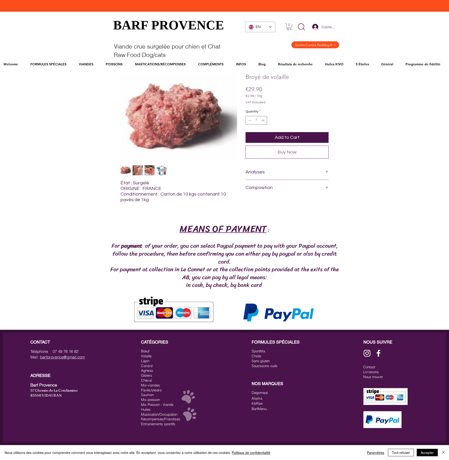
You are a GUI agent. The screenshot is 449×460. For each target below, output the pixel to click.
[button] (301, 26)
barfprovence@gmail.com (62, 357)
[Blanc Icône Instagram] (367, 353)
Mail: (35, 357)
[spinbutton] (256, 120)
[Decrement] (249, 120)
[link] (289, 26)
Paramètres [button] (375, 452)
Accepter (427, 452)
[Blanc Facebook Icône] (378, 353)
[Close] (443, 452)
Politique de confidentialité (251, 452)
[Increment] (263, 120)
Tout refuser (401, 452)
